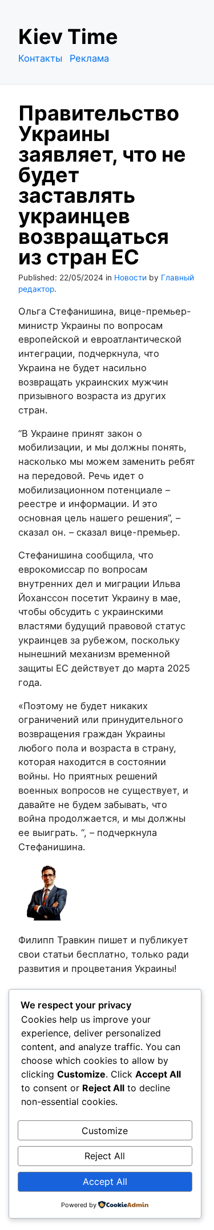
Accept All (105, 1181)
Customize (105, 1130)
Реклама (89, 58)
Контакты (40, 58)
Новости (130, 277)
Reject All (104, 1155)
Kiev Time (68, 36)
